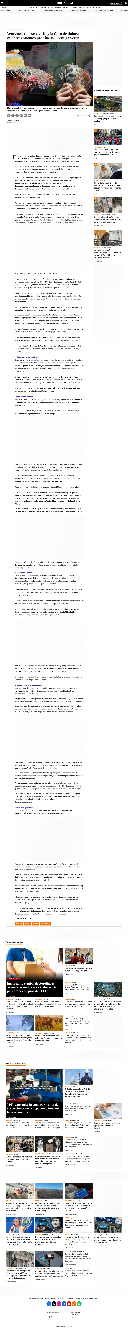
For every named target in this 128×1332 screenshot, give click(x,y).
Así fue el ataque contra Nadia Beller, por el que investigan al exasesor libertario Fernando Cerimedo (19, 1039)
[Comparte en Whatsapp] (17, 115)
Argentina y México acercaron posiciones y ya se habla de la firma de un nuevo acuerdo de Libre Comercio (78, 1224)
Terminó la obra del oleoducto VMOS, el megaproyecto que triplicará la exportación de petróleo (77, 1240)
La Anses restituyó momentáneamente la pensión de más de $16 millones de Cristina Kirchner (107, 254)
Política (50, 7)
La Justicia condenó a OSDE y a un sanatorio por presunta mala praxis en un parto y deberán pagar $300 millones (78, 1039)
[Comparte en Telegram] (25, 115)
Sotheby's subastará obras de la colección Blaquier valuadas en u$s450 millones (48, 1038)
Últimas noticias (32, 7)
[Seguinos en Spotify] (79, 1303)
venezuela (19, 924)
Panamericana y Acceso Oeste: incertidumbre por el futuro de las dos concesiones (19, 1125)
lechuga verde (45, 924)
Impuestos (66, 7)
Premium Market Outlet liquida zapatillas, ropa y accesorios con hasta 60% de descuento (48, 1004)
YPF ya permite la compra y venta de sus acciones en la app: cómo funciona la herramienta (33, 1108)
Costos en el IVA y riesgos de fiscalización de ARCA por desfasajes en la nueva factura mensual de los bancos (18, 1274)
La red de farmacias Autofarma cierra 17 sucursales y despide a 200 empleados (107, 1240)
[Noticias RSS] (74, 1303)
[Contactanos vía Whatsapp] (56, 1317)
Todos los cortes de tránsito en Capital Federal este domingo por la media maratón (107, 152)
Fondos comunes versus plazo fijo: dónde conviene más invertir (107, 1125)
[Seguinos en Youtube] (69, 1303)
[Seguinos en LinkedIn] (64, 1303)
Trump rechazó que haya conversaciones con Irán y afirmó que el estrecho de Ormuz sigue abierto (77, 1022)
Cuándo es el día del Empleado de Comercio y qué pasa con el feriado (19, 1159)
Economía (43, 7)
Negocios (82, 7)
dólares (27, 924)
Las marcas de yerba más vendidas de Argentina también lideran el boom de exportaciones (78, 1125)
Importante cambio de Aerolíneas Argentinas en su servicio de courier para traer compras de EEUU (32, 987)
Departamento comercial (75, 1314)
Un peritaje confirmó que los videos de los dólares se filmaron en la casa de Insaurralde (108, 219)
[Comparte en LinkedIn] (21, 115)
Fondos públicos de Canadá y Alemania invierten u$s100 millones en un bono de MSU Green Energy (47, 1207)
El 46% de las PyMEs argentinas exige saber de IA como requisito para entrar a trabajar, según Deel (78, 1158)
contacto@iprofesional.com (64, 1326)
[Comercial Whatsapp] (77, 1317)
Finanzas (58, 7)
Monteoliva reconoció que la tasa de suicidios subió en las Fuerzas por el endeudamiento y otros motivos (20, 1241)
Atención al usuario (53, 1313)
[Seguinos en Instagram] (59, 1303)
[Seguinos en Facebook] (48, 1303)
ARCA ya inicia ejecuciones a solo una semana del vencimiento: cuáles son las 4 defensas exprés (49, 1273)
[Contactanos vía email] (50, 1317)
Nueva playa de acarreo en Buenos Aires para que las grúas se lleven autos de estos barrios (78, 1004)
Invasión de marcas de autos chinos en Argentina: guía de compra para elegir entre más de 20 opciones (78, 1273)
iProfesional (11, 30)
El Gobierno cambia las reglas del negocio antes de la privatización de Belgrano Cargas (48, 1241)
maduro (35, 924)
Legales (74, 7)
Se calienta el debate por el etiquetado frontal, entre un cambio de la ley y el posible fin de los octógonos (78, 1143)
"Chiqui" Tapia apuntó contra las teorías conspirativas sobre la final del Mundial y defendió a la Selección (19, 1005)
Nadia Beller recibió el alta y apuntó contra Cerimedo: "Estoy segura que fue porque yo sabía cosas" (108, 187)
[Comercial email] (72, 1317)
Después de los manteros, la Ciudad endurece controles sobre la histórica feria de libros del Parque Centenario (78, 1257)
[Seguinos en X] (54, 1303)
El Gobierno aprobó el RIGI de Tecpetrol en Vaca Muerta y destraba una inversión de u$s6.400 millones (77, 1093)
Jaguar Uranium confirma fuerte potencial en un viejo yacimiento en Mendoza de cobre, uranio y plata (49, 1125)
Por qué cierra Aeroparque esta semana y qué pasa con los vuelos (107, 118)
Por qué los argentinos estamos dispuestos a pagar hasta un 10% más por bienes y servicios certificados (19, 1207)
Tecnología (90, 7)
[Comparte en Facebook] (8, 115)
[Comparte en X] (13, 115)
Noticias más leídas (16, 1063)
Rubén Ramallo (14, 120)
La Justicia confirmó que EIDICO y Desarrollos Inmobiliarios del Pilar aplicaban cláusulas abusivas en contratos (108, 1005)
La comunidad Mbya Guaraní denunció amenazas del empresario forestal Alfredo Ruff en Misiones (78, 987)
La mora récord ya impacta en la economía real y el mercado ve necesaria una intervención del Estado (78, 1207)
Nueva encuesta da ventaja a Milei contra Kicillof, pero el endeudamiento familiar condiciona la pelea (47, 1160)
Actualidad (20, 30)
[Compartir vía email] (29, 115)
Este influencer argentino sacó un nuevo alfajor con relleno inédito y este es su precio (78, 1108)
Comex (98, 7)
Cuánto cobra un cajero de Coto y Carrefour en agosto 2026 (78, 969)
